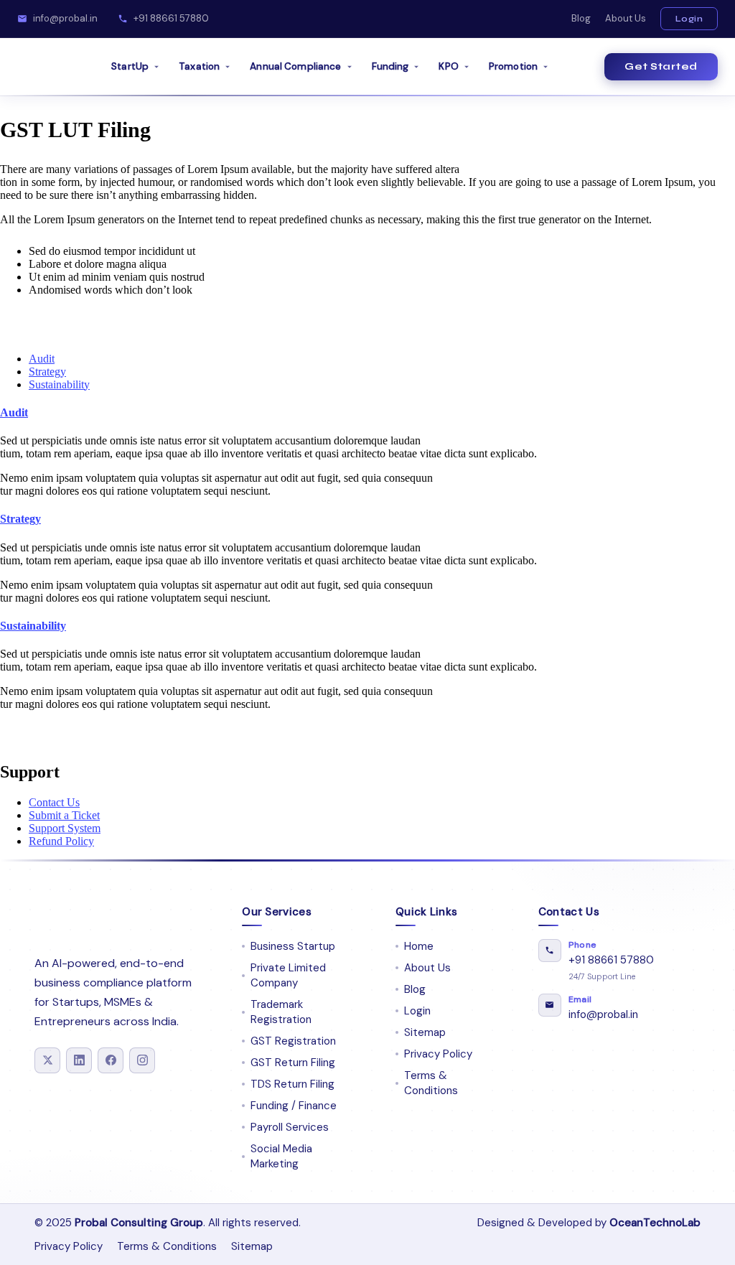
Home (419, 946)
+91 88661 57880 (171, 19)
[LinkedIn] (79, 1060)
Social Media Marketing (281, 1156)
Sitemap (425, 1032)
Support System (64, 828)
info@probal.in (65, 19)
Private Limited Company (288, 975)
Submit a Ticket (64, 815)
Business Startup (293, 946)
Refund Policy (61, 841)
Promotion (513, 66)
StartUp (130, 66)
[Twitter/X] (47, 1060)
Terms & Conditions (431, 1083)
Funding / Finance (294, 1105)
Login (689, 18)
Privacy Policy (438, 1054)
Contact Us (54, 802)
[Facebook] (110, 1060)
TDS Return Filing (292, 1084)
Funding (390, 66)
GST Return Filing (293, 1062)
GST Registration (293, 1041)
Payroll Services (290, 1127)
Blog (581, 18)
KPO (448, 66)
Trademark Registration (281, 1012)
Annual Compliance (295, 66)
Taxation (199, 66)
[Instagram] (142, 1060)
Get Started (661, 66)
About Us (625, 18)
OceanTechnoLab (655, 1222)
